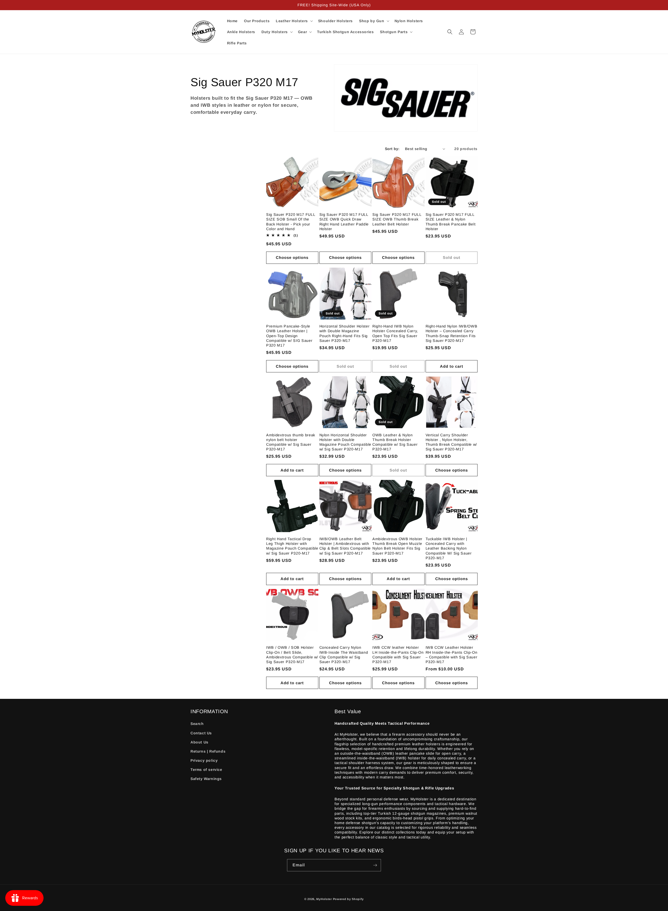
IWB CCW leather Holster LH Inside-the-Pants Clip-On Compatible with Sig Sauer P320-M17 (398, 654)
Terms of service (206, 769)
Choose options (292, 257)
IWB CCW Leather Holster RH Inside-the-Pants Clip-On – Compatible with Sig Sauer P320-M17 (452, 654)
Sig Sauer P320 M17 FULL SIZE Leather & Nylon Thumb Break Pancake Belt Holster (451, 221)
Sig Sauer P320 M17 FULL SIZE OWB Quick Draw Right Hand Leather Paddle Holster (344, 221)
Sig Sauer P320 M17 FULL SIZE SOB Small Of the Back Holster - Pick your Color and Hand (290, 221)
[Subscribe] (375, 865)
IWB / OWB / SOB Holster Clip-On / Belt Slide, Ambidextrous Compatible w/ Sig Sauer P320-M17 (292, 654)
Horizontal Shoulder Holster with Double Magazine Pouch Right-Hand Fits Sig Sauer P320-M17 (344, 333)
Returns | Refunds (207, 751)
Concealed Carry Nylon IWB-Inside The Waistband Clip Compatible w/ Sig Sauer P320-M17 (343, 654)
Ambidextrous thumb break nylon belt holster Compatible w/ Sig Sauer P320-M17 (290, 442)
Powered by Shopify (348, 899)
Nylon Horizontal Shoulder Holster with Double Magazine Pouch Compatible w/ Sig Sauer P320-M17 (345, 442)
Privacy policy (204, 760)
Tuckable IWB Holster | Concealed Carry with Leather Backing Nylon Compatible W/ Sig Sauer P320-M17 (449, 548)
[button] (294, 20)
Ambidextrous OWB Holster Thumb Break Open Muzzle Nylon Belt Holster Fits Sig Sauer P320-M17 (397, 546)
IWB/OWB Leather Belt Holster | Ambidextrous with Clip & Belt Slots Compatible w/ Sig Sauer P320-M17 (345, 546)
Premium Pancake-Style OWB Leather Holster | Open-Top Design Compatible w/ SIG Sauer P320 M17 (289, 335)
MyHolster (324, 899)
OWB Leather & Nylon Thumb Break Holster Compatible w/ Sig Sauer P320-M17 (395, 442)
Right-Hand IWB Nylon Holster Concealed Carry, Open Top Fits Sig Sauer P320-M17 (395, 333)
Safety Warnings (206, 779)
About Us (199, 742)
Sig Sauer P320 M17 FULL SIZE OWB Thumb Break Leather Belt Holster (396, 219)
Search (197, 724)
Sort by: (392, 149)
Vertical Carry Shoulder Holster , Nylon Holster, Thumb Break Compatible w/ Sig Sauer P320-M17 (451, 442)
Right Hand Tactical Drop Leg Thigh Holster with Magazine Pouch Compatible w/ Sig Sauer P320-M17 (292, 546)
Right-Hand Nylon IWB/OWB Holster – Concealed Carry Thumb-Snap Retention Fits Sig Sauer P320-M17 (452, 333)
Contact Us (201, 733)
